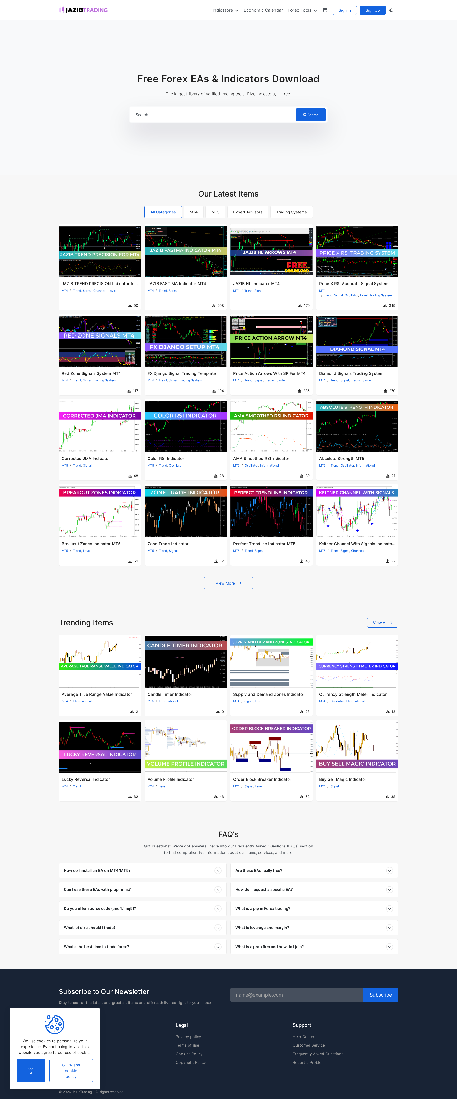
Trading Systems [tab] (291, 212)
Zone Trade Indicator (168, 543)
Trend (77, 290)
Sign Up (373, 10)
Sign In (345, 10)
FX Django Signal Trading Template (182, 373)
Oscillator (351, 295)
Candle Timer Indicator (170, 694)
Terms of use (187, 1045)
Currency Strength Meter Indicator (353, 694)
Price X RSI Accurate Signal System (353, 283)
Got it (31, 1070)
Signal (87, 290)
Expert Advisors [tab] (248, 212)
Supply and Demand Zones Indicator (268, 694)
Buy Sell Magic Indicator (342, 779)
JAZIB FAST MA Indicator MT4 (177, 283)
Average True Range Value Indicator (97, 694)
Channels (99, 290)
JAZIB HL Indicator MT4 (256, 283)
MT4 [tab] (194, 212)
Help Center (303, 1036)
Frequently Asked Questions (318, 1053)
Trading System (380, 295)
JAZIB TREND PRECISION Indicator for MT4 (104, 283)
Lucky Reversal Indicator (86, 779)
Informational (269, 465)
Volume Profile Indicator (171, 779)
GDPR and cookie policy (71, 1071)
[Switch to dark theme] (391, 10)
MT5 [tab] (215, 212)
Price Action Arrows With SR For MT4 (269, 373)
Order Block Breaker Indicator (262, 779)
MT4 (65, 290)
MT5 (65, 465)
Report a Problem (309, 1062)
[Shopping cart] (324, 10)
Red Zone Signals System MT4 (91, 373)
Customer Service (309, 1045)
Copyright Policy (191, 1062)
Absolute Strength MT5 (341, 458)
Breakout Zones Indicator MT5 (91, 543)
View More (226, 583)
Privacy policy (188, 1036)
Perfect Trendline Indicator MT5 (264, 543)
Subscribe (381, 995)
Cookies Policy (189, 1053)
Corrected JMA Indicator (86, 458)
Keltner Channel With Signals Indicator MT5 (361, 543)
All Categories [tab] (163, 212)
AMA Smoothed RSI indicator (261, 458)
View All (380, 622)
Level (112, 290)
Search (313, 115)
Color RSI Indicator (166, 458)
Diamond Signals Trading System (351, 373)
